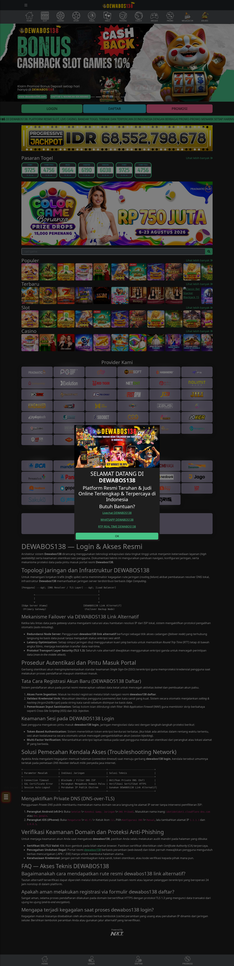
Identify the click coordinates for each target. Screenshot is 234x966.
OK (117, 536)
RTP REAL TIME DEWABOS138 (117, 526)
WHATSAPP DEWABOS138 (117, 520)
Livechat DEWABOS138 (117, 513)
